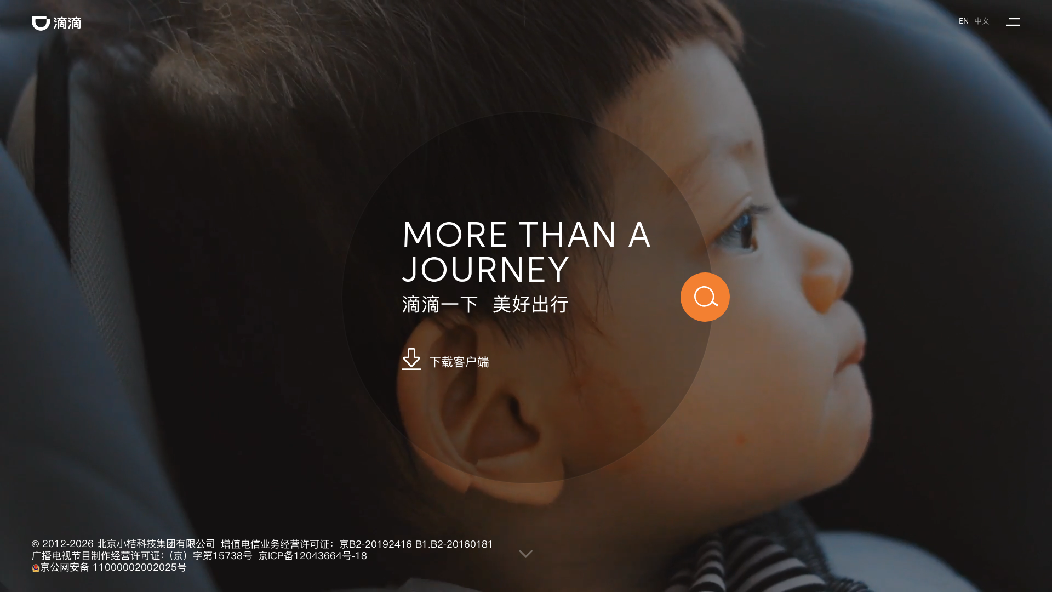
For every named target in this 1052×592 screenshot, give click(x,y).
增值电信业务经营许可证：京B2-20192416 (316, 544)
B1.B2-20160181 (454, 544)
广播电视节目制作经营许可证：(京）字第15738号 (142, 555)
